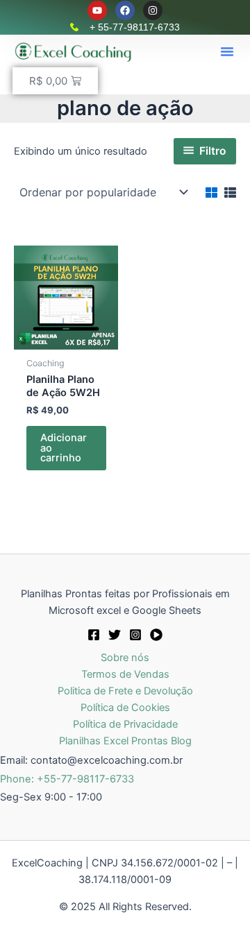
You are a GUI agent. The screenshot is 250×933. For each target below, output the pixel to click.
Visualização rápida (66, 338)
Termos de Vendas (125, 674)
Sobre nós (125, 657)
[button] (227, 51)
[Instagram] (135, 634)
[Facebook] (94, 634)
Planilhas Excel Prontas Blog (125, 741)
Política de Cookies (125, 707)
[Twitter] (114, 634)
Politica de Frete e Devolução (125, 691)
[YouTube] (156, 634)
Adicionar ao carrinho (63, 447)
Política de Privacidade (125, 724)
